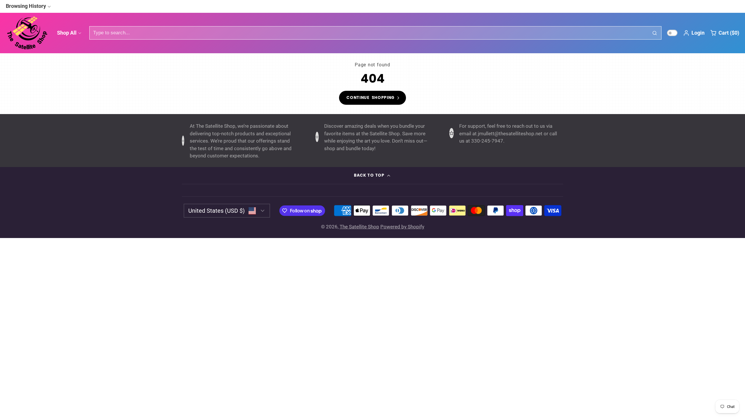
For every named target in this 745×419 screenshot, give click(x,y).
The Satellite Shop (359, 227)
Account (694, 33)
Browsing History (26, 6)
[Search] (654, 32)
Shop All (67, 33)
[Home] (27, 32)
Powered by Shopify (402, 227)
